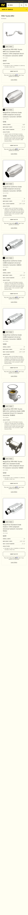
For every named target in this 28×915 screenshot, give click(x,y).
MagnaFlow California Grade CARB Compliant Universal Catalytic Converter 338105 (12, 337)
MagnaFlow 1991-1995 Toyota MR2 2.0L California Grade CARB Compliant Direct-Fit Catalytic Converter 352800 (14, 412)
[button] (26, 5)
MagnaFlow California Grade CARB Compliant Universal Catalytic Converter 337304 (12, 115)
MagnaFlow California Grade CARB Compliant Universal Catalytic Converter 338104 (12, 263)
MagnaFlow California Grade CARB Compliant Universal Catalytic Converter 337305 (12, 189)
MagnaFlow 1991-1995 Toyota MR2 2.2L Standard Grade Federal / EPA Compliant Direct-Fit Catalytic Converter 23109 (13, 53)
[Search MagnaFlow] (21, 5)
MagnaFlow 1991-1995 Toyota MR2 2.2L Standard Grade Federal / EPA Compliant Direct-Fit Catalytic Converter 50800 (13, 465)
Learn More (18, 80)
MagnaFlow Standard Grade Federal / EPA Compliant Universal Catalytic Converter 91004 (13, 528)
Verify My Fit (14, 71)
